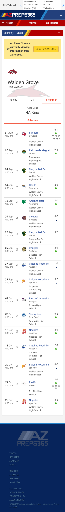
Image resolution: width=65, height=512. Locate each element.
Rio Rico (33, 384)
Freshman (51, 99)
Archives (14, 475)
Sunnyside (35, 316)
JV (32, 99)
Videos (13, 453)
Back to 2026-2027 (45, 48)
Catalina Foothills (39, 265)
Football (34, 23)
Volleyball (52, 23)
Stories (13, 471)
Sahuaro (33, 134)
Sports (9, 23)
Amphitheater (36, 202)
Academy (14, 461)
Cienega (33, 218)
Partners (14, 478)
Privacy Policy (17, 496)
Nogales (33, 331)
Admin (12, 464)
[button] (63, 5)
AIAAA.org (14, 482)
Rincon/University (39, 300)
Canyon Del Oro (37, 171)
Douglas (33, 249)
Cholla (33, 187)
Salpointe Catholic (39, 281)
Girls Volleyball (9, 5)
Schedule (32, 120)
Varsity (13, 99)
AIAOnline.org (16, 500)
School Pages (16, 492)
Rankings (14, 457)
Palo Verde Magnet (39, 152)
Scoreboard (15, 488)
